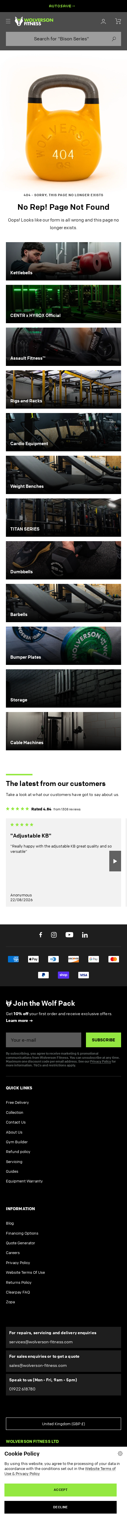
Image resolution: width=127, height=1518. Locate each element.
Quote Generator (20, 1243)
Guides (12, 1171)
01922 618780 (22, 1389)
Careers (13, 1252)
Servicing (14, 1161)
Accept (60, 1490)
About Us (14, 1132)
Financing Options (22, 1233)
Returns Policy (19, 1282)
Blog (10, 1223)
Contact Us (16, 1122)
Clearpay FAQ (18, 1292)
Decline (60, 1507)
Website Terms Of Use (25, 1272)
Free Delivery (17, 1102)
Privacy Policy (100, 1061)
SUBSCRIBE (103, 1040)
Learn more (17, 1020)
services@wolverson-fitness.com (41, 1341)
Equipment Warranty (24, 1181)
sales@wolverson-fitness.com (38, 1365)
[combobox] (63, 39)
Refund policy (18, 1151)
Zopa (10, 1301)
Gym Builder (17, 1141)
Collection (14, 1112)
